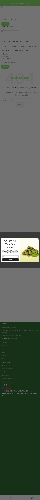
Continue (10, 259)
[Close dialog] (38, 239)
